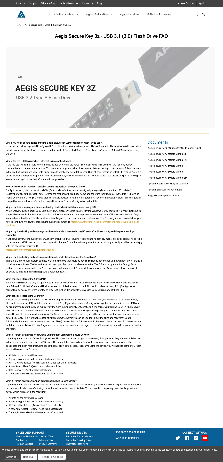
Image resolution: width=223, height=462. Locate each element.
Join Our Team (46, 436)
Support (33, 3)
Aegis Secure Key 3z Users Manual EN (167, 160)
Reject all (28, 457)
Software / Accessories (159, 14)
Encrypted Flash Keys (129, 14)
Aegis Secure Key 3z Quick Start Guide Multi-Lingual (174, 148)
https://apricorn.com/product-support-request (30, 249)
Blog (99, 3)
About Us (20, 3)
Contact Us (87, 3)
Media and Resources (27, 436)
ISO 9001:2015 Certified (130, 432)
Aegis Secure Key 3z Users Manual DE (167, 154)
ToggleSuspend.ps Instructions (163, 195)
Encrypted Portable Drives (62, 14)
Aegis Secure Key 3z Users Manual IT (167, 171)
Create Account (186, 3)
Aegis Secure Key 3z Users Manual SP (167, 177)
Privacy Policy (210, 449)
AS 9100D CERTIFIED (128, 438)
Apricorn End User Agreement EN (165, 189)
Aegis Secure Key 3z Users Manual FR (167, 166)
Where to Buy (48, 3)
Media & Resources (68, 3)
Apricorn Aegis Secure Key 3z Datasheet (168, 183)
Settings (11, 457)
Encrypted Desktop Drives (97, 14)
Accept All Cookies (52, 457)
